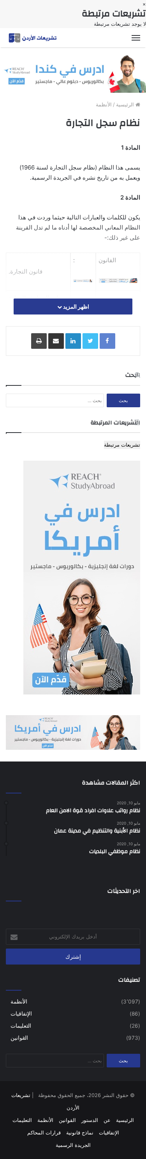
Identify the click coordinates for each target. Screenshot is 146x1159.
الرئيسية (125, 104)
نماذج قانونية (79, 1132)
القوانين (19, 1038)
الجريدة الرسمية (73, 1145)
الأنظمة (104, 104)
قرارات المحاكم (44, 1132)
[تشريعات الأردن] (33, 37)
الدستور (89, 1120)
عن (107, 1120)
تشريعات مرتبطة (122, 445)
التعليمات (21, 1026)
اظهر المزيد (75, 306)
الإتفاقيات (21, 1014)
